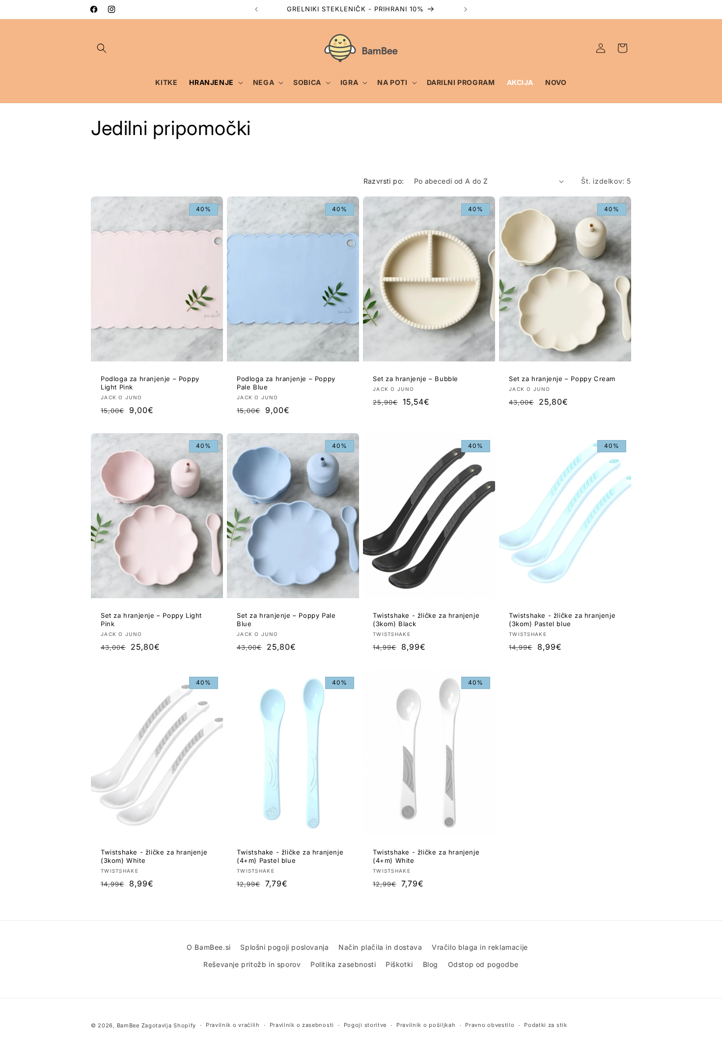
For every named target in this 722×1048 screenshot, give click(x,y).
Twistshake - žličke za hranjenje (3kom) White (154, 856)
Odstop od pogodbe (483, 964)
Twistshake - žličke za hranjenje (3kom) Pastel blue (562, 619)
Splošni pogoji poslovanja (284, 947)
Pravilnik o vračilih (233, 1024)
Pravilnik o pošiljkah (426, 1024)
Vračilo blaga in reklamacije (480, 947)
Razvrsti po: (383, 181)
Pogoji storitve (365, 1024)
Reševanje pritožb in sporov (252, 964)
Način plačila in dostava (380, 947)
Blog (430, 964)
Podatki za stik (545, 1024)
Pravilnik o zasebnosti (302, 1024)
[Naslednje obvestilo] (465, 9)
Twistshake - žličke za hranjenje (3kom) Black (426, 619)
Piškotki (399, 964)
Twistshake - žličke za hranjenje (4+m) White (426, 856)
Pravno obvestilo (489, 1024)
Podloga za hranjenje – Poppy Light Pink (150, 383)
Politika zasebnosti (343, 964)
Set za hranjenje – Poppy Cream (562, 379)
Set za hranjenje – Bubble (415, 379)
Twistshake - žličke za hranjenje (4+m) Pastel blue (290, 856)
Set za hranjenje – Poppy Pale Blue (286, 619)
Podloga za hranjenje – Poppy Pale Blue (286, 383)
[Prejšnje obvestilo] (256, 9)
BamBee (128, 1025)
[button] (101, 48)
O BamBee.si (209, 947)
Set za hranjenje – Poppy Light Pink (151, 619)
